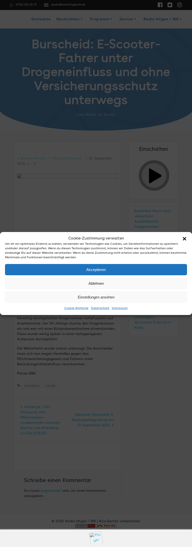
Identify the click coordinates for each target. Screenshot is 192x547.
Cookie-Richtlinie (76, 308)
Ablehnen (96, 283)
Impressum (120, 308)
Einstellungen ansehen (96, 297)
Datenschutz (100, 308)
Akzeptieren (96, 270)
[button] (184, 238)
